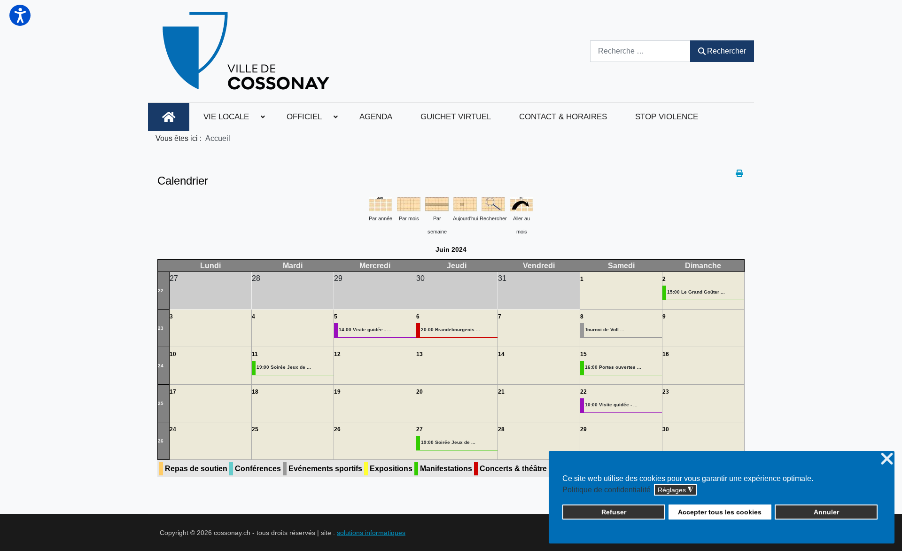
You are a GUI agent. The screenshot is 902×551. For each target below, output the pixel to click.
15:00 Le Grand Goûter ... (696, 292)
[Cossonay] (247, 51)
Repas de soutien (196, 469)
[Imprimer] (740, 174)
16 (665, 354)
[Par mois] (408, 203)
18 (255, 391)
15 (583, 354)
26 (160, 440)
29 (583, 429)
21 (501, 391)
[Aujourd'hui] (465, 203)
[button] (20, 15)
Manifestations (446, 469)
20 (419, 391)
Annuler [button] (826, 512)
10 (173, 354)
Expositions (391, 469)
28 (501, 429)
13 (419, 354)
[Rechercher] (493, 203)
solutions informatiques (371, 532)
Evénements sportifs (325, 469)
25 (160, 403)
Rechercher (726, 51)
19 (337, 391)
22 (160, 290)
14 (501, 354)
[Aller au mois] (521, 203)
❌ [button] (887, 459)
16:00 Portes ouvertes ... (613, 367)
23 (160, 328)
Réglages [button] (675, 490)
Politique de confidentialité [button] (606, 490)
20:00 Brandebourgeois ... (450, 329)
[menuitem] (168, 117)
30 (665, 429)
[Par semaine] (437, 203)
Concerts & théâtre (513, 469)
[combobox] (640, 51)
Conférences (258, 469)
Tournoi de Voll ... (604, 329)
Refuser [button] (613, 512)
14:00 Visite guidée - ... (365, 329)
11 (255, 354)
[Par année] (380, 203)
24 (160, 365)
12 (337, 354)
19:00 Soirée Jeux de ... (284, 367)
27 (419, 429)
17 (173, 391)
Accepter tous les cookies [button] (720, 512)
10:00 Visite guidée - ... (611, 404)
